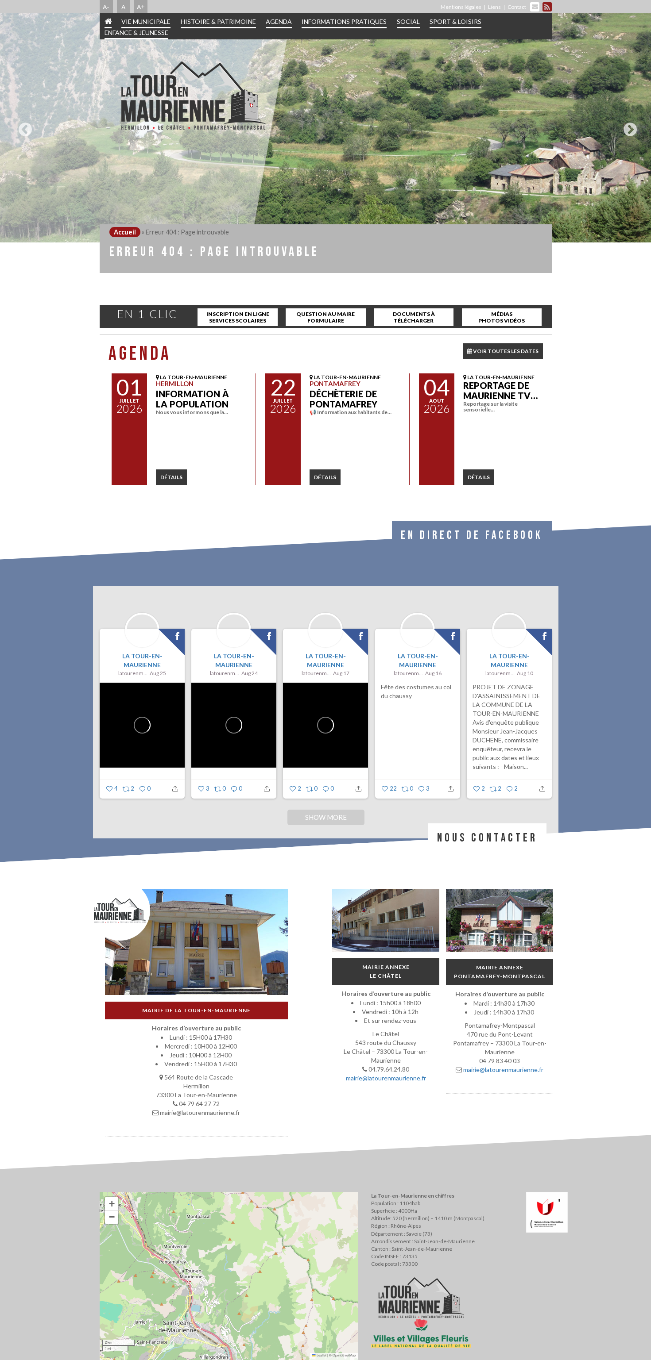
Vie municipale (145, 21)
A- (106, 6)
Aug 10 (525, 673)
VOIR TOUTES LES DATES (505, 351)
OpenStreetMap (344, 1354)
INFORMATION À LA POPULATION (192, 398)
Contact (517, 7)
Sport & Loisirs (455, 21)
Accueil (125, 232)
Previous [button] (23, 126)
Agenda (279, 21)
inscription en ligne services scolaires (237, 317)
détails (171, 477)
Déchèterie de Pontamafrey (343, 398)
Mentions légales (461, 7)
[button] (111, 1203)
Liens (494, 7)
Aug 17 (341, 673)
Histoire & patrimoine (218, 21)
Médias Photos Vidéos (501, 317)
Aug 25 (158, 673)
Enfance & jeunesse (136, 32)
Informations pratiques (344, 21)
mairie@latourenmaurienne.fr (385, 1078)
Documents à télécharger (414, 317)
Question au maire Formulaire (325, 317)
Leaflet (321, 1354)
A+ (141, 6)
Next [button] (628, 126)
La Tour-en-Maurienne (142, 660)
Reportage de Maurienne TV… (500, 390)
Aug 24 (249, 673)
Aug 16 (433, 673)
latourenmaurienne (132, 673)
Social (408, 21)
